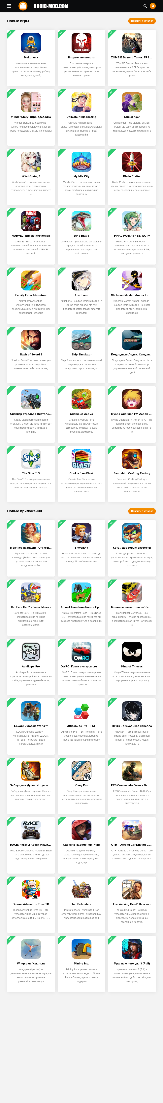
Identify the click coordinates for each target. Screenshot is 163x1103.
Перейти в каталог (142, 21)
